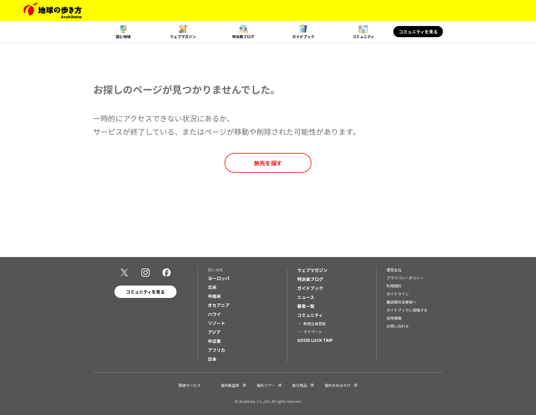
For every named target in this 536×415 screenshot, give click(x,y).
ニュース (305, 297)
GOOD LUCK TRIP (315, 340)
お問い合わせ (397, 326)
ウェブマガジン (183, 36)
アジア (214, 332)
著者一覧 (306, 306)
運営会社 (393, 269)
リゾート (216, 323)
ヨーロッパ (219, 278)
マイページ (312, 331)
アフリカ (216, 350)
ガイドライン (397, 293)
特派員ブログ (243, 36)
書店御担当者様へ (401, 301)
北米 (212, 287)
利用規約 (393, 285)
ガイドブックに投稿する (406, 309)
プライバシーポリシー (405, 277)
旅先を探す (268, 163)
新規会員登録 (314, 323)
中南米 (214, 296)
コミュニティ (363, 36)
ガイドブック (303, 36)
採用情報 (393, 318)
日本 (212, 359)
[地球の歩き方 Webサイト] (53, 10)
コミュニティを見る (418, 31)
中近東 (214, 341)
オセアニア (219, 305)
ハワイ (214, 314)
